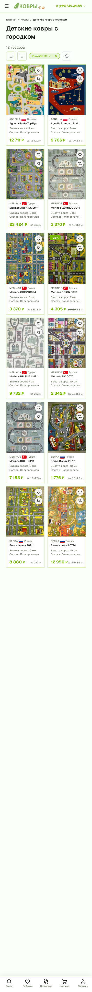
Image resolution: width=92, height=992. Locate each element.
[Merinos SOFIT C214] (25, 442)
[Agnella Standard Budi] (67, 105)
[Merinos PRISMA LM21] (25, 358)
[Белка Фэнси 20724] (67, 527)
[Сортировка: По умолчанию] (10, 56)
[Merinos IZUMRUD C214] (67, 189)
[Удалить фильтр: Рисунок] (56, 56)
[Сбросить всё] (66, 56)
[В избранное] (38, 70)
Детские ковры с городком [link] (50, 19)
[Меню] (6, 6)
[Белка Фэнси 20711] (25, 527)
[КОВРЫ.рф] (29, 6)
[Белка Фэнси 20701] (67, 442)
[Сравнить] (38, 79)
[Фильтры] (22, 56)
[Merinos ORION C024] (25, 273)
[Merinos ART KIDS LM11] (25, 189)
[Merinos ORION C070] (67, 273)
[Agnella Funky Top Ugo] (25, 105)
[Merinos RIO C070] (67, 358)
